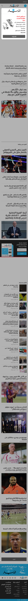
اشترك (14, 36)
